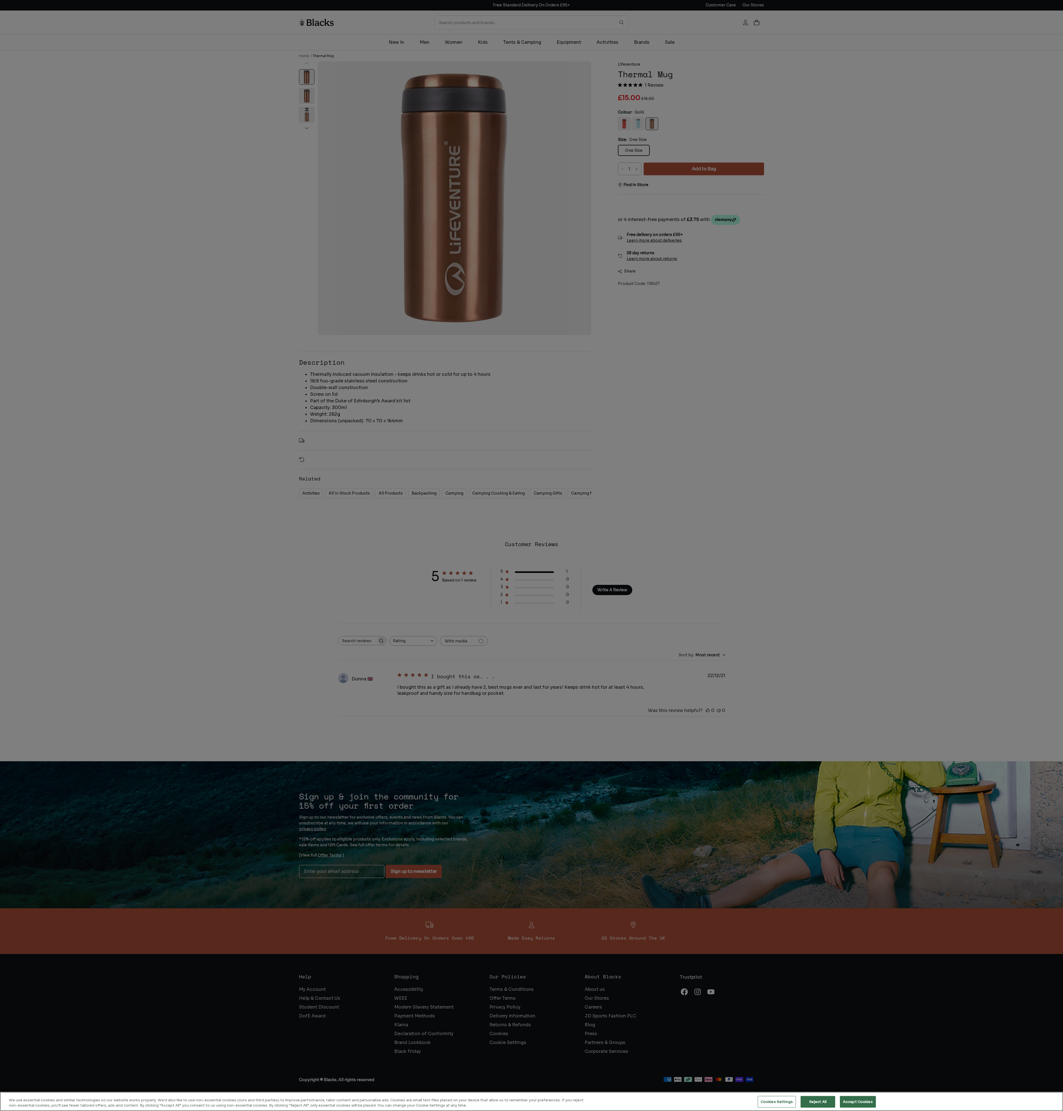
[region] (531, 1101)
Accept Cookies (858, 1101)
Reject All (818, 1101)
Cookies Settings (777, 1101)
